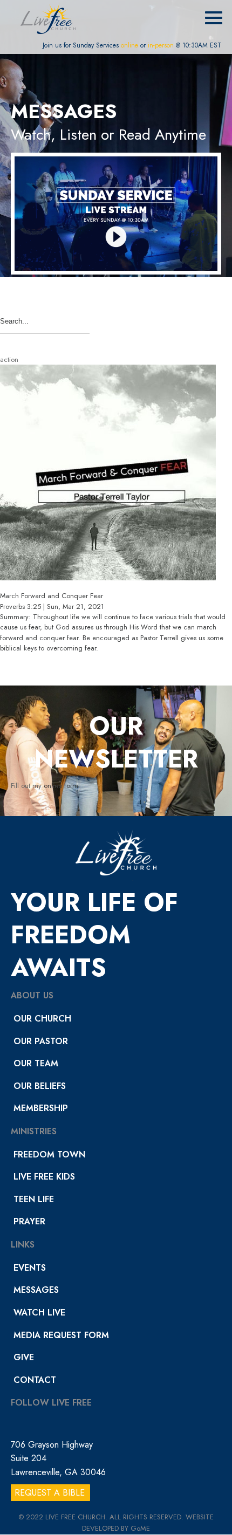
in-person (161, 45)
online (129, 45)
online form (61, 785)
